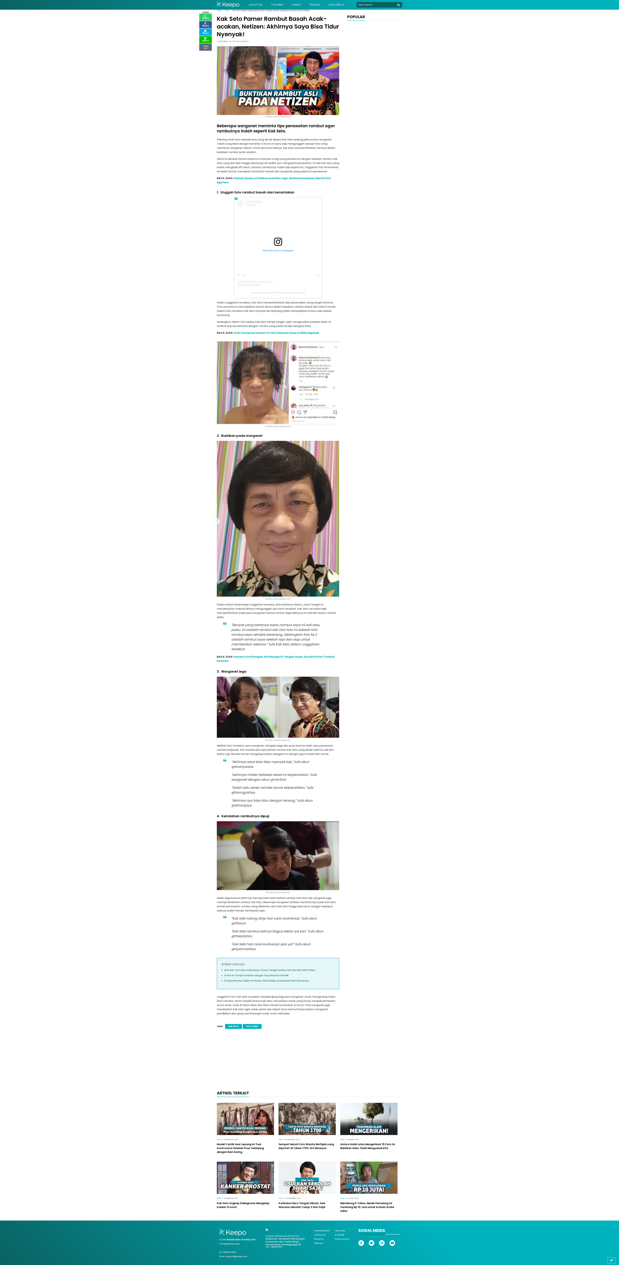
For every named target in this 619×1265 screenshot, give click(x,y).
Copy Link (205, 46)
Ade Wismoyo (242, 41)
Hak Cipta (340, 1230)
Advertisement (322, 1230)
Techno (277, 5)
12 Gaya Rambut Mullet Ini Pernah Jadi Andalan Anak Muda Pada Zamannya (266, 980)
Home (219, 11)
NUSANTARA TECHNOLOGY (240, 1239)
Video (296, 5)
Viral (227, 11)
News (219, 1198)
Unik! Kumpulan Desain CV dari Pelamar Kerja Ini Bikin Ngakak (276, 333)
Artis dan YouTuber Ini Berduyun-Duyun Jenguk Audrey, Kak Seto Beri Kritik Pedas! (269, 970)
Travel (315, 5)
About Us (319, 1239)
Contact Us (320, 1234)
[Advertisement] (309, 1064)
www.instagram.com (282, 426)
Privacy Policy (342, 1239)
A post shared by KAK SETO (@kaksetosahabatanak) (278, 292)
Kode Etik (339, 1234)
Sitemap (318, 1243)
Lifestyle (256, 5)
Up (611, 1260)
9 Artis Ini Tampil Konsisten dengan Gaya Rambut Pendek (256, 975)
